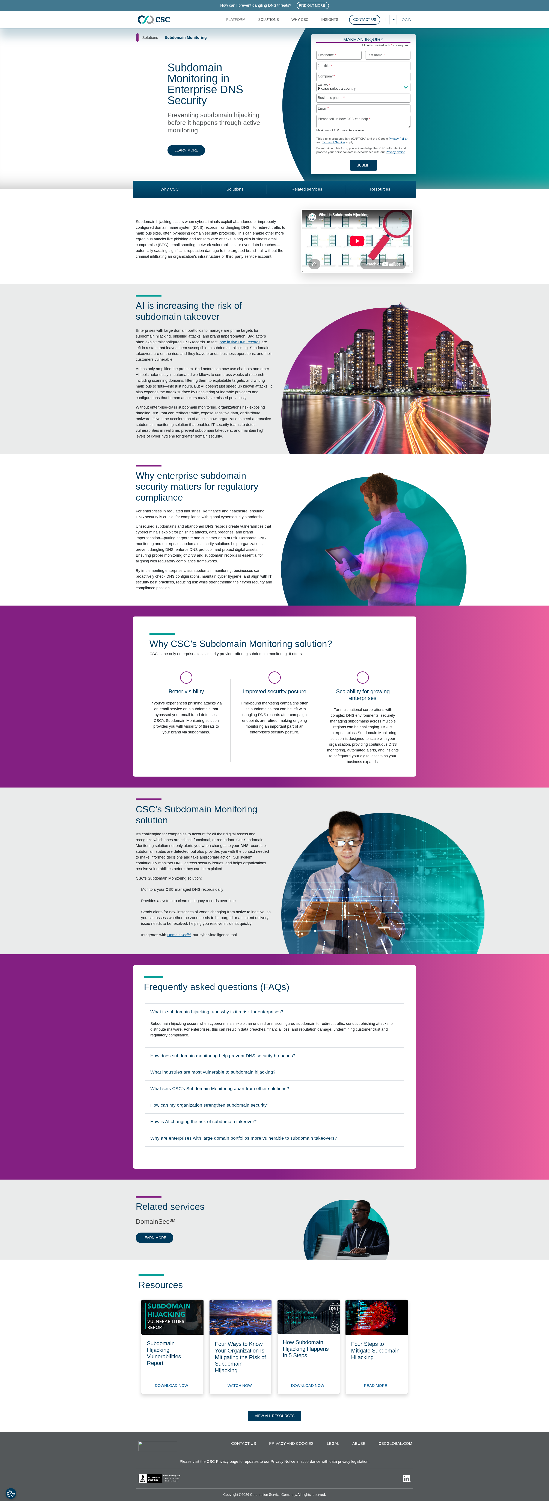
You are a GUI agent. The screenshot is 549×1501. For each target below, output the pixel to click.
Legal (333, 1443)
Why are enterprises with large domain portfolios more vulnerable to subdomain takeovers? (243, 1139)
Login (406, 20)
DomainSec (179, 935)
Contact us (243, 1443)
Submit (367, 165)
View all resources (274, 1416)
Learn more (190, 150)
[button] (237, 19)
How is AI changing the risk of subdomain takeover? (203, 1123)
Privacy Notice (395, 152)
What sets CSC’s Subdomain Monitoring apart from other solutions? (219, 1090)
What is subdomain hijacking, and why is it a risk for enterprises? (216, 1013)
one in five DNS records (240, 342)
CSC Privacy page (222, 1461)
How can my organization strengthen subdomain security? (209, 1106)
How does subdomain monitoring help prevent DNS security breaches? (223, 1057)
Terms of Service (333, 142)
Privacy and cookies (291, 1443)
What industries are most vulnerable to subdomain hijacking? (213, 1073)
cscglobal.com (395, 1443)
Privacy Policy (398, 138)
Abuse (358, 1443)
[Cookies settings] (11, 1493)
